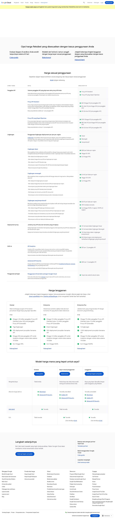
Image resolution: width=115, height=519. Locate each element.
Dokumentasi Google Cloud (76, 476)
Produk (26, 2)
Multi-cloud (4, 481)
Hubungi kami (80, 60)
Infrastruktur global (6, 484)
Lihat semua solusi (51, 499)
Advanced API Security (45, 395)
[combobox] (107, 515)
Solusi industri (50, 491)
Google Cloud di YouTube (98, 491)
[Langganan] (95, 516)
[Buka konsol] (64, 374)
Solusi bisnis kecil (51, 496)
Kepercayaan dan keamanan (9, 476)
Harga (31, 2)
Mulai (51, 80)
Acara (93, 481)
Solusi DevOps (50, 494)
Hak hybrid (12, 409)
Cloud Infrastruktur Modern (8, 479)
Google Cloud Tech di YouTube (99, 494)
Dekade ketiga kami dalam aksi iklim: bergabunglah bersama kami (83, 512)
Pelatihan (72, 494)
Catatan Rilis (73, 506)
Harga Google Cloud (29, 474)
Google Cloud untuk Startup (76, 501)
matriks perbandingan (50, 296)
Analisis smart (50, 481)
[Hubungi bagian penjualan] (94, 374)
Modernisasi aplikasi (52, 479)
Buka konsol (46, 58)
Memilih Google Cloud (7, 474)
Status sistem (73, 504)
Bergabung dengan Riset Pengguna (101, 499)
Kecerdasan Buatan (52, 484)
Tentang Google (6, 512)
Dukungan (96, 2)
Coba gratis (14, 58)
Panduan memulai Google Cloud (78, 479)
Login (102, 2)
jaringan (43, 277)
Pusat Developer (96, 486)
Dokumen (89, 2)
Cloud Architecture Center (76, 491)
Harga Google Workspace (30, 476)
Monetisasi (42, 392)
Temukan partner (83, 446)
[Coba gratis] (51, 30)
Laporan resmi (5, 494)
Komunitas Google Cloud (98, 505)
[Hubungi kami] (63, 30)
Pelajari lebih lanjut (31, 7)
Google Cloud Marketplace (76, 481)
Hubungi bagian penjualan (98, 474)
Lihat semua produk (83, 462)
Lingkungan (30, 137)
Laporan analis (5, 491)
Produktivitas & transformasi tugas (55, 489)
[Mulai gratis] (109, 2)
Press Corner (95, 489)
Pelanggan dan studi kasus (8, 489)
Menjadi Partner (96, 479)
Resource (37, 2)
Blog (3, 496)
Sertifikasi (72, 496)
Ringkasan (16, 2)
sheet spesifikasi (34, 296)
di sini (75, 420)
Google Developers (74, 499)
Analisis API (64, 395)
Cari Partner (95, 476)
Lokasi (3, 486)
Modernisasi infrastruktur (53, 474)
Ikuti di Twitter (95, 496)
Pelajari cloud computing (76, 484)
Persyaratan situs (20, 512)
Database (49, 476)
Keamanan (49, 486)
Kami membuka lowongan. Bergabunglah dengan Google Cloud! (102, 502)
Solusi (22, 2)
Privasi (12, 512)
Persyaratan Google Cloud (32, 512)
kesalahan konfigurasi (64, 264)
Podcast (94, 484)
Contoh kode (73, 489)
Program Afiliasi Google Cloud (77, 474)
